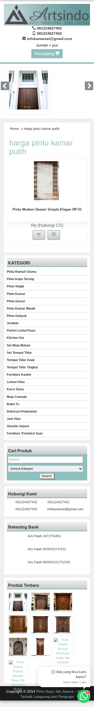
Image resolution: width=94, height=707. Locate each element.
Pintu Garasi (16, 301)
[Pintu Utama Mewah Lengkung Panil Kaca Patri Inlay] (18, 647)
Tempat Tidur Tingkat (22, 367)
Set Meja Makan (18, 345)
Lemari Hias (16, 382)
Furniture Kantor (19, 374)
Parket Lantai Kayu (21, 330)
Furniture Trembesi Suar (25, 433)
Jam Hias (14, 419)
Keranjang (44, 53)
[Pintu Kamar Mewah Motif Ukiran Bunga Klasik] (40, 647)
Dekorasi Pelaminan (22, 411)
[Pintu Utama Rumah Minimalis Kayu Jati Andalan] (63, 651)
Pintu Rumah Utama (22, 272)
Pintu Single (15, 286)
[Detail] (54, 235)
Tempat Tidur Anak (21, 360)
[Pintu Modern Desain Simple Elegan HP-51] (46, 180)
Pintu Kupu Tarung (20, 279)
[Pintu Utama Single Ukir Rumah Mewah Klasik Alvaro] (18, 624)
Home (14, 129)
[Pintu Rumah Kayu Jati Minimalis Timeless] (28, 90)
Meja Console (17, 397)
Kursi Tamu (15, 389)
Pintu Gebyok (17, 316)
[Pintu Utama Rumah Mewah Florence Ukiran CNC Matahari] (40, 602)
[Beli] (39, 235)
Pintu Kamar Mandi (21, 308)
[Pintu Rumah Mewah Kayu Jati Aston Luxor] (63, 602)
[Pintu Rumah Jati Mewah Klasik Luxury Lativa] (40, 624)
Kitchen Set (15, 338)
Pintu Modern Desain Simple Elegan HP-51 (47, 209)
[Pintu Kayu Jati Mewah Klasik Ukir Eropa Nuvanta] (63, 624)
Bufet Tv (13, 404)
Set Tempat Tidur (19, 353)
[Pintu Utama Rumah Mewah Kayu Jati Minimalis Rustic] (18, 676)
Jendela (13, 323)
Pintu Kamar (16, 294)
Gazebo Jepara (18, 426)
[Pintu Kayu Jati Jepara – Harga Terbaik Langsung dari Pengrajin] (47, 14)
